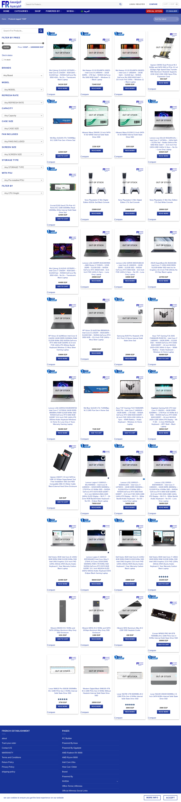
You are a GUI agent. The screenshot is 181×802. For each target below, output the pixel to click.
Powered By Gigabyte (71, 748)
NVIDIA (70, 11)
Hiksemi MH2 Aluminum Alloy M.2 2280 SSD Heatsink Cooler (130, 629)
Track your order (9, 743)
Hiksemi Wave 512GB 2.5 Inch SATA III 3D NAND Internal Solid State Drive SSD (130, 134)
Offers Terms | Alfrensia (72, 786)
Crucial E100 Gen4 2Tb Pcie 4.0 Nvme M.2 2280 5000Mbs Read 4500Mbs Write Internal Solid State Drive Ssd (62, 208)
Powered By (53, 11)
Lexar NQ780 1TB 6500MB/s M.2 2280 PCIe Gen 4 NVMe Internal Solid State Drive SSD (130, 696)
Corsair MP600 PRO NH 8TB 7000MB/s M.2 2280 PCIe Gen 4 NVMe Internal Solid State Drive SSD (163, 635)
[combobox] (22, 89)
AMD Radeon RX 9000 (72, 753)
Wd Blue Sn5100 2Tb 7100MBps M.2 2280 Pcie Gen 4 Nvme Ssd (62, 139)
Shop (38, 11)
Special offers (154, 11)
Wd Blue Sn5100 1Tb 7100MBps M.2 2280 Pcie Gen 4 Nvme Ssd (96, 409)
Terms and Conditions (11, 757)
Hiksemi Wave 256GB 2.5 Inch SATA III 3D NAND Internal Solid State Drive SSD (96, 134)
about (4, 738)
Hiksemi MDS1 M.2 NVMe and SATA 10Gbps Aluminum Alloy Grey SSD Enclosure (96, 630)
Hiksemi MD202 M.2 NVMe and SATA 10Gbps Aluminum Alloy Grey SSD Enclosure (62, 630)
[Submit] (120, 4)
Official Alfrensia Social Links (75, 791)
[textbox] (22, 90)
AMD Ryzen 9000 (70, 757)
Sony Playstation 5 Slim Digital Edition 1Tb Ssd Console (130, 201)
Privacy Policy (8, 767)
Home (6, 11)
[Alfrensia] (11, 4)
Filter (6, 47)
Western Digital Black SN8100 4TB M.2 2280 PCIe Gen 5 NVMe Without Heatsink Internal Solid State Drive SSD (96, 692)
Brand (64, 772)
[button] (170, 4)
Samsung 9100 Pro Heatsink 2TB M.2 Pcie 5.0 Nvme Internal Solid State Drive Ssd (130, 338)
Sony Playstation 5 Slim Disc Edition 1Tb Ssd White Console (163, 201)
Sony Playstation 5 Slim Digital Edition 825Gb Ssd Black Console (96, 201)
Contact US (7, 748)
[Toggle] (117, 781)
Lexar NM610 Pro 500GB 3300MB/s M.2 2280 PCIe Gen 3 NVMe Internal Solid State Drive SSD (62, 691)
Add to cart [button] (62, 156)
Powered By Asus (70, 743)
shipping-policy (8, 772)
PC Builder (67, 738)
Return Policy (8, 762)
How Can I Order (69, 767)
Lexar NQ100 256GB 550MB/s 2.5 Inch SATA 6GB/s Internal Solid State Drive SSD (163, 696)
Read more (62, 88)
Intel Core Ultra (68, 762)
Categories (21, 11)
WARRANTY (7, 753)
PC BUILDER (171, 11)
